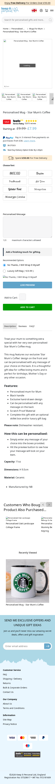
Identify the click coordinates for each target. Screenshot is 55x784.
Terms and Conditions (13, 708)
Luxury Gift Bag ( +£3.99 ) (20, 270)
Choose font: (8, 205)
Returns (7, 683)
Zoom (7, 86)
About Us (7, 703)
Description (10, 326)
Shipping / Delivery (12, 678)
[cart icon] (46, 10)
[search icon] (50, 19)
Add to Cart (27, 307)
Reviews (22, 326)
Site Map (7, 719)
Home (5, 28)
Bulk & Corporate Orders (15, 687)
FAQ (5, 674)
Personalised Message (14, 214)
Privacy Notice (10, 724)
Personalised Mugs (18, 28)
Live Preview (27, 284)
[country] (34, 10)
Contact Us (8, 692)
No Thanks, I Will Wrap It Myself (23, 264)
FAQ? (32, 326)
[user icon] (41, 10)
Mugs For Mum (36, 28)
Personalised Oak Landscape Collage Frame (20, 525)
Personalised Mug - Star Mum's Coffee (25, 604)
